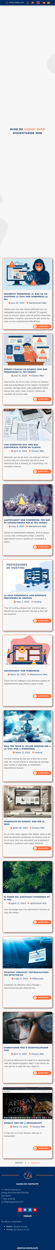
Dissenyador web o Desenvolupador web (26, 1049)
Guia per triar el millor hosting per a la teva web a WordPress (27, 747)
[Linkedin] (30, 1210)
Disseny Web (37, 375)
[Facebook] (25, 1210)
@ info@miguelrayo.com (12, 1202)
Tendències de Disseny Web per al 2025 (24, 823)
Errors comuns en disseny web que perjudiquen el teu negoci (25, 370)
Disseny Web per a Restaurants (23, 1123)
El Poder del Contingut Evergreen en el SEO (27, 898)
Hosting (37, 601)
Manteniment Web (37, 303)
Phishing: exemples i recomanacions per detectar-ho (26, 973)
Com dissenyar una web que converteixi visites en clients (22, 446)
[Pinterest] (35, 1210)
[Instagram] (20, 1210)
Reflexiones (37, 978)
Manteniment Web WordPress (21, 670)
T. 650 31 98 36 (8, 1199)
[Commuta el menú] (38, 3)
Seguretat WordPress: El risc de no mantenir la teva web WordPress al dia (26, 297)
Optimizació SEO (38, 903)
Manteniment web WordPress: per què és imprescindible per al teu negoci (27, 521)
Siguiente (35, 1162)
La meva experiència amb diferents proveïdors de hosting (25, 597)
